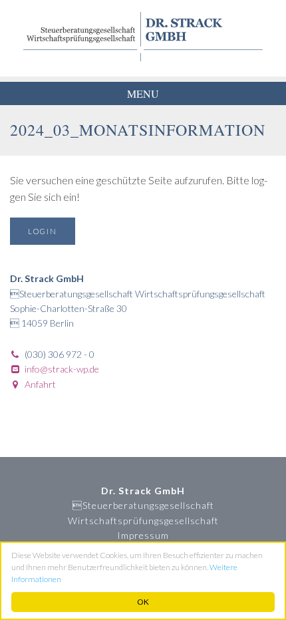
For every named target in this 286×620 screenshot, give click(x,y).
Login (42, 231)
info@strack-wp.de (62, 369)
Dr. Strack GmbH (143, 36)
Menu (143, 93)
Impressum (143, 535)
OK (143, 602)
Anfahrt (40, 384)
